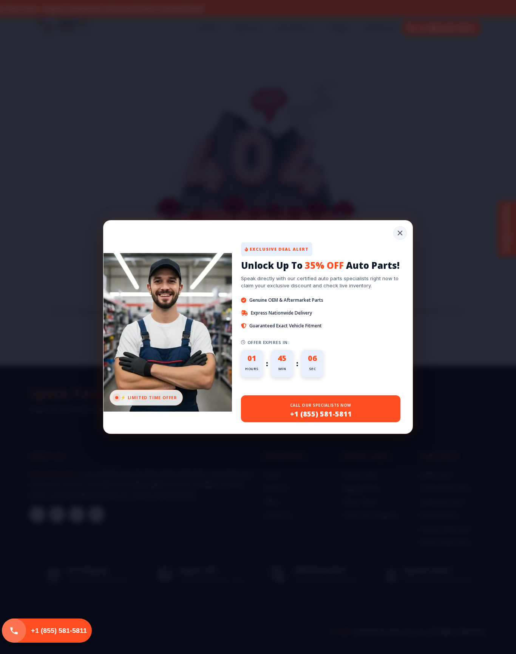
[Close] (400, 233)
